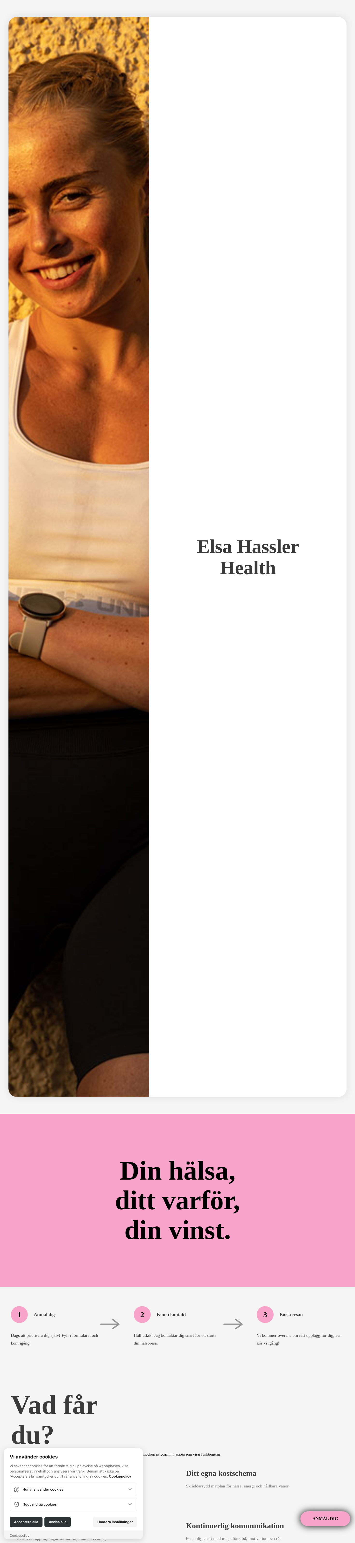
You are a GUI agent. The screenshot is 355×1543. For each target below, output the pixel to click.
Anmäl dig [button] (325, 1518)
